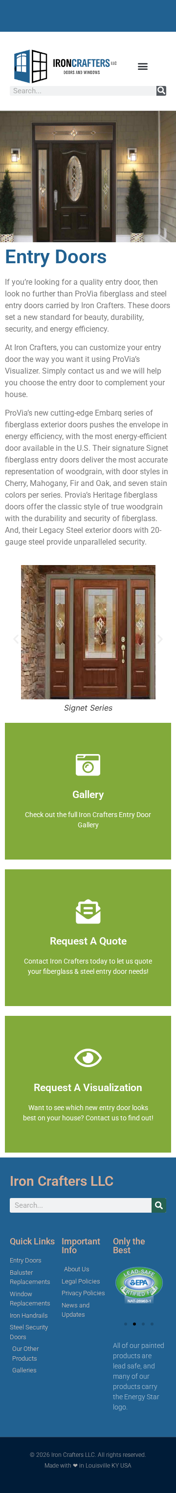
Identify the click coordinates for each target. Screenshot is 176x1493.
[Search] (161, 91)
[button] (142, 66)
